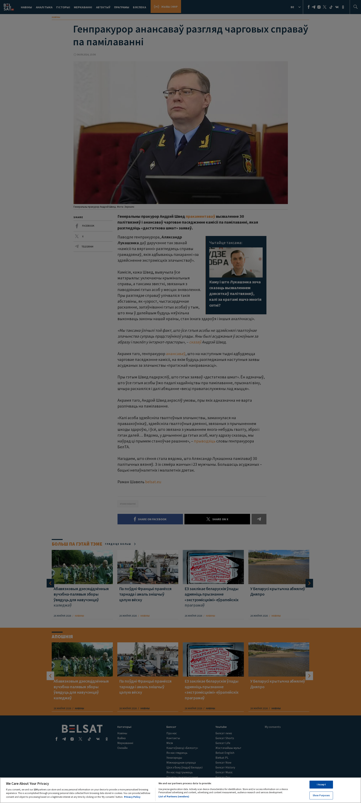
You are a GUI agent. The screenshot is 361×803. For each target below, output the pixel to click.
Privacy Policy (132, 796)
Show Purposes (321, 795)
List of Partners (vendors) (174, 796)
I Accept (321, 784)
